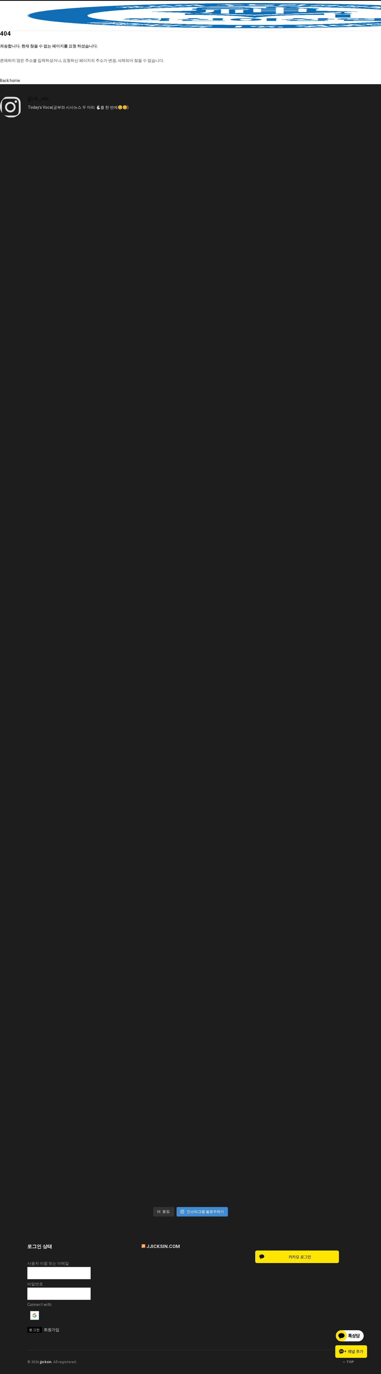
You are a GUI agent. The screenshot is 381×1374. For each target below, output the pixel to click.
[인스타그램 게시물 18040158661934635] (190, 231)
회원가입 (51, 1329)
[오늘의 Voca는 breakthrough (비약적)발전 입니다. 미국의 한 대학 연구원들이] (190, 663)
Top (350, 1362)
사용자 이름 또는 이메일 (48, 1263)
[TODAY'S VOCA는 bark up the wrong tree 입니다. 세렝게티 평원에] (190, 447)
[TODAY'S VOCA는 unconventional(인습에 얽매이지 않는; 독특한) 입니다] (190, 1095)
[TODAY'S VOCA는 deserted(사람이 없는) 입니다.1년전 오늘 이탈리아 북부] (190, 879)
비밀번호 (35, 1284)
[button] (34, 1318)
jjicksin (45, 1362)
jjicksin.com (163, 1246)
